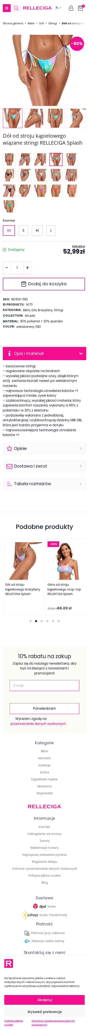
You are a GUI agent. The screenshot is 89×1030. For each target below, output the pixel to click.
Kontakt (44, 827)
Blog (44, 883)
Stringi (52, 23)
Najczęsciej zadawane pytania (44, 855)
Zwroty (45, 841)
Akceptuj (44, 1000)
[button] (7, 8)
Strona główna (13, 23)
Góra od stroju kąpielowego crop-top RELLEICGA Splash (64, 589)
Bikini (31, 23)
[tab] (30, 621)
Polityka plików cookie (13, 1023)
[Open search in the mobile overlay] (16, 8)
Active (44, 772)
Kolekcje (44, 765)
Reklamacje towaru (44, 848)
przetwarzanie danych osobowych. (39, 723)
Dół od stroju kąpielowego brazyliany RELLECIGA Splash (23, 589)
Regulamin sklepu (44, 862)
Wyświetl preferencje (44, 1012)
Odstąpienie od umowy (44, 834)
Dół (41, 23)
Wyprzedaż (45, 793)
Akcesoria (44, 786)
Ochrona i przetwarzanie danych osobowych (53, 1023)
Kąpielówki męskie (44, 779)
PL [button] (57, 8)
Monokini (44, 758)
